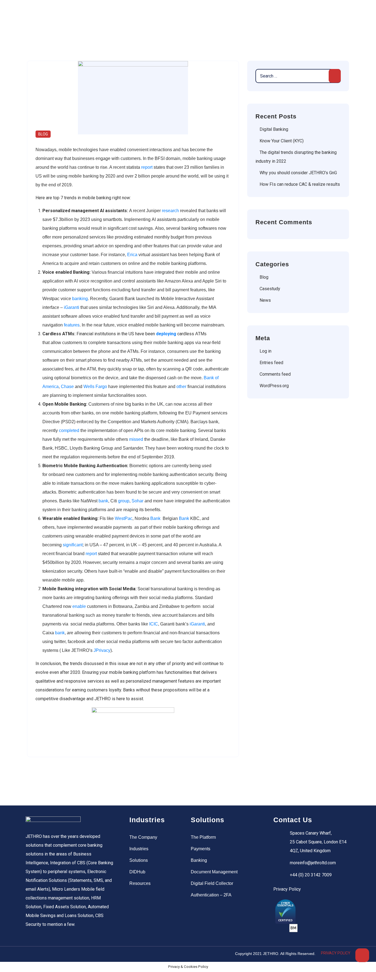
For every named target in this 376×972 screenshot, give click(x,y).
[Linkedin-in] (53, 954)
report (146, 167)
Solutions (138, 860)
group (123, 501)
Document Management (214, 871)
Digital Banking (274, 129)
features (72, 325)
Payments (200, 848)
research (170, 210)
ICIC (153, 624)
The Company (143, 837)
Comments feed (275, 374)
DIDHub (137, 871)
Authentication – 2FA (211, 895)
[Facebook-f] (31, 954)
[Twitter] (42, 954)
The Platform (203, 837)
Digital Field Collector (212, 883)
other (181, 386)
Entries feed (271, 362)
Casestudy (270, 288)
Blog (43, 134)
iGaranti (71, 307)
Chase (67, 386)
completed (69, 430)
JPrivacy (101, 650)
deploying (166, 333)
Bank (155, 518)
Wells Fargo (95, 386)
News (265, 300)
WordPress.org (274, 385)
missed (136, 439)
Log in (265, 351)
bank (103, 501)
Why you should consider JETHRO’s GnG (298, 172)
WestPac (123, 518)
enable (79, 606)
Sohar (137, 501)
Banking (199, 860)
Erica (132, 254)
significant (73, 544)
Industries (138, 848)
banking (80, 298)
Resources (140, 883)
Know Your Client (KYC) (282, 140)
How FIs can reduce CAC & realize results (300, 184)
